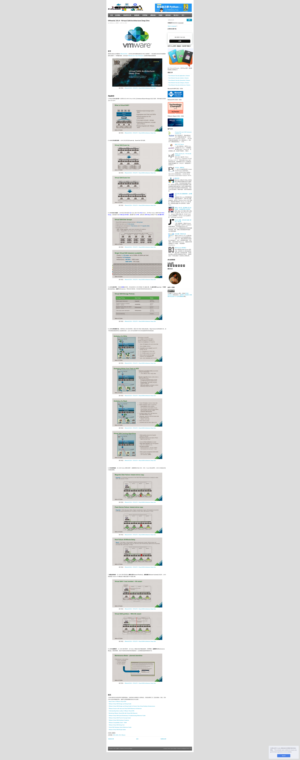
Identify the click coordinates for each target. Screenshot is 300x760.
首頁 (111, 15)
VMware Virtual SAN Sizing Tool (116, 725)
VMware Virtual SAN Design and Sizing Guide (120, 703)
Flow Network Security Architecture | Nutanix (179, 85)
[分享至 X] (111, 733)
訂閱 (180, 41)
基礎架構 (136, 16)
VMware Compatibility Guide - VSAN (118, 722)
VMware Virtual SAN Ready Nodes (117, 729)
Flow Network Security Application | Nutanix (179, 75)
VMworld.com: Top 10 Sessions (135, 55)
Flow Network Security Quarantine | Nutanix (179, 80)
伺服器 (159, 16)
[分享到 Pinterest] (114, 733)
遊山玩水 (175, 16)
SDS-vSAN (115, 735)
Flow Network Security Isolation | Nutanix (178, 78)
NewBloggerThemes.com (186, 748)
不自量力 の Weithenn (120, 748)
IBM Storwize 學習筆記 (180, 247)
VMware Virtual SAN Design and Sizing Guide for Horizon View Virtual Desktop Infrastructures (132, 706)
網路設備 (152, 16)
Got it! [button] (283, 755)
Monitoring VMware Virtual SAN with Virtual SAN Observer (123, 713)
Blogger (130, 748)
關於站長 (177, 178)
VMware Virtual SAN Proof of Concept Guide (120, 718)
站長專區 (117, 16)
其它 (182, 16)
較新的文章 (111, 739)
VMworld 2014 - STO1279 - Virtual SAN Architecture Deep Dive (140, 88)
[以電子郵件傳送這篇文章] (108, 733)
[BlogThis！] (110, 733)
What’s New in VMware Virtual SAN (117, 701)
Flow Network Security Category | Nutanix (178, 82)
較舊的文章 (163, 739)
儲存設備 (167, 16)
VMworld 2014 (123, 53)
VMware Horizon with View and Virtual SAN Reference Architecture (125, 708)
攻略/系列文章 (126, 16)
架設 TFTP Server (179, 144)
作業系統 (144, 16)
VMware (123, 735)
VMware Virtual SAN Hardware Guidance (119, 720)
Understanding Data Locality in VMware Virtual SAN (121, 710)
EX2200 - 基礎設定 (179, 167)
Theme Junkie (170, 748)
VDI (120, 735)
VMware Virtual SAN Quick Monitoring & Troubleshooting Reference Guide (127, 715)
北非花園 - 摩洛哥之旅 (180, 234)
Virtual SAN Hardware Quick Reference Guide (120, 727)
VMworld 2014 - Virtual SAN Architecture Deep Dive (128, 20)
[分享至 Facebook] (113, 733)
